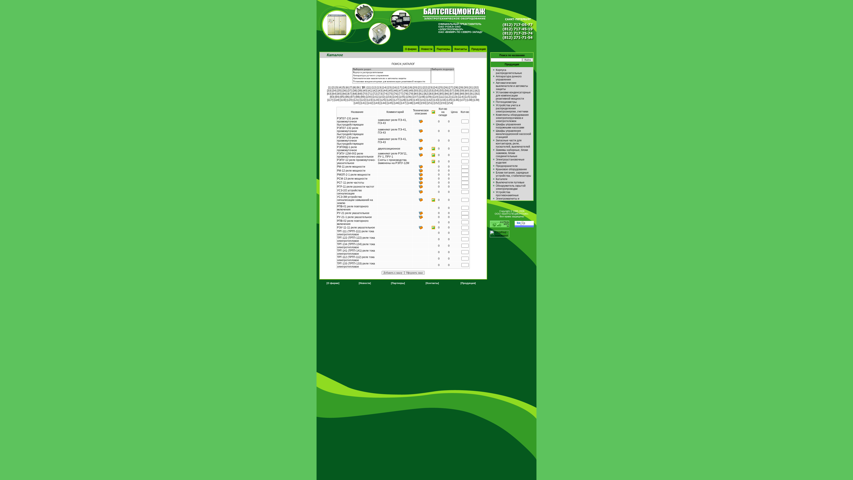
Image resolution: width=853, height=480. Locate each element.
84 (436, 93)
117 (330, 100)
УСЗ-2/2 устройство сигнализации (349, 192)
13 (379, 87)
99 (362, 96)
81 (421, 93)
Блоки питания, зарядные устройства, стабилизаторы (513, 174)
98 (357, 96)
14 (384, 87)
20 (415, 87)
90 (467, 93)
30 (466, 87)
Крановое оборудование (511, 169)
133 (436, 100)
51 (421, 90)
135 (449, 100)
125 (383, 100)
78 (405, 93)
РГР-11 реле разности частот (355, 186)
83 (431, 93)
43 (380, 90)
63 (329, 93)
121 (356, 100)
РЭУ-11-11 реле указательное (356, 227)
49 (411, 90)
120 (349, 100)
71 (370, 93)
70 (365, 93)
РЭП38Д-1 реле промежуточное (347, 149)
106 (408, 96)
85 (441, 93)
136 (456, 100)
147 (403, 103)
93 (332, 96)
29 (460, 87)
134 (442, 100)
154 (450, 103)
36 (344, 90)
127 (396, 100)
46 (395, 90)
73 (380, 93)
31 (471, 87)
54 (436, 90)
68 (354, 93)
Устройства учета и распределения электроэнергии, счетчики (512, 108)
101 (375, 96)
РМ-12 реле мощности (351, 170)
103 (388, 96)
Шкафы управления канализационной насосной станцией (513, 134)
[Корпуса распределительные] (392, 72)
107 (415, 96)
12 (374, 87)
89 (462, 93)
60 (467, 90)
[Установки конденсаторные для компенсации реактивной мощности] (392, 81)
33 (329, 90)
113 (454, 96)
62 (477, 90)
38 (354, 90)
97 (352, 96)
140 (356, 103)
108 (422, 96)
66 (344, 93)
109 (428, 96)
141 (363, 103)
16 (394, 87)
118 (336, 100)
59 (462, 90)
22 (425, 87)
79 (411, 93)
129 (409, 100)
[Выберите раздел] (392, 69)
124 (376, 100)
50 (416, 90)
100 (368, 96)
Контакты (460, 49)
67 (349, 93)
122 (363, 100)
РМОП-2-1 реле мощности (353, 174)
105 (402, 96)
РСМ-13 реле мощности (352, 178)
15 (389, 87)
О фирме (411, 49)
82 (426, 93)
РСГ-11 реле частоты (350, 182)
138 (469, 100)
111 (441, 96)
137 (462, 100)
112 (448, 96)
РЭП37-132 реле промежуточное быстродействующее (350, 131)
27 (450, 87)
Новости (426, 49)
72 (375, 93)
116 (473, 96)
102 (382, 96)
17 (399, 87)
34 (334, 90)
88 (456, 93)
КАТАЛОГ (409, 64)
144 (383, 103)
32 (476, 87)
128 (403, 100)
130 (416, 100)
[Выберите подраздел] (442, 69)
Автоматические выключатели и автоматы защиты (512, 86)
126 (389, 100)
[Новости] (365, 283)
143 (376, 103)
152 (436, 103)
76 (395, 93)
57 (451, 90)
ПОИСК (396, 64)
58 (456, 90)
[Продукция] (468, 283)
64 (334, 93)
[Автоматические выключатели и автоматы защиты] (392, 78)
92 (477, 93)
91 (472, 93)
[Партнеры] (398, 283)
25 (440, 87)
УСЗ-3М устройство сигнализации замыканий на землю (355, 200)
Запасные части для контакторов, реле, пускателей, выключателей (513, 143)
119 (343, 100)
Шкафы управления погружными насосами (510, 126)
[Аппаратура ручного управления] (392, 75)
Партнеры (443, 49)
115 (467, 96)
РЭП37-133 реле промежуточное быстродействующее (350, 140)
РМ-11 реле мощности (351, 166)
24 (435, 87)
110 (435, 96)
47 (400, 90)
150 (423, 103)
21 (420, 87)
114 (460, 96)
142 (370, 103)
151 (430, 103)
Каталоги (501, 179)
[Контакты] (432, 283)
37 (349, 90)
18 (404, 87)
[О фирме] (333, 283)
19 (409, 87)
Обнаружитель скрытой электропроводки (511, 187)
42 (375, 90)
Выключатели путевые (510, 182)
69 (359, 93)
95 (342, 96)
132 (429, 100)
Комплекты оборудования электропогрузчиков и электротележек (512, 118)
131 (423, 100)
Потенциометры (506, 102)
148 (410, 103)
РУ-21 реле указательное (353, 213)
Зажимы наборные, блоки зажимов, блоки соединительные (512, 153)
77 (400, 93)
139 (476, 100)
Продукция (478, 49)
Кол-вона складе (442, 112)
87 (451, 93)
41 (370, 90)
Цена (454, 112)
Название (357, 112)
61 (472, 90)
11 (369, 87)
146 (396, 103)
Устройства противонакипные (507, 194)
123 (369, 100)
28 (455, 87)
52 (426, 90)
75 (390, 93)
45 (390, 90)
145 (390, 103)
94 (337, 96)
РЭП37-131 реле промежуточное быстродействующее (350, 121)
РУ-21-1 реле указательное (354, 217)
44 (385, 90)
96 (347, 96)
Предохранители (507, 166)
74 (385, 93)
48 (405, 90)
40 (365, 90)
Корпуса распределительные (509, 71)
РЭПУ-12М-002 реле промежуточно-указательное (355, 155)
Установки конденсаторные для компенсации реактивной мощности (513, 95)
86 (446, 93)
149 (416, 103)
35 (339, 90)
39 (359, 90)
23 (430, 87)
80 (416, 93)
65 (339, 93)
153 (443, 103)
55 (441, 90)
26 (445, 87)
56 (446, 90)
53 (431, 90)
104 (395, 96)
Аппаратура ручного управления (509, 78)
